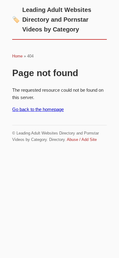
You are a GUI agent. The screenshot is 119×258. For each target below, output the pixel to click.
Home (17, 56)
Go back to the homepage (38, 109)
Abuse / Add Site (82, 139)
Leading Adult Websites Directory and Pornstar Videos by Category (51, 19)
